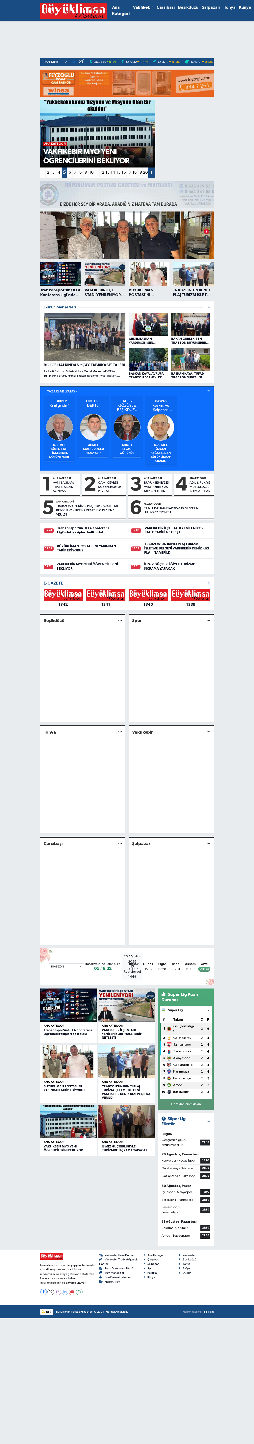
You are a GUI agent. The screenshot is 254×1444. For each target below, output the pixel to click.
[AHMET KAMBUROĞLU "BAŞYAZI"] (93, 427)
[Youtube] (72, 1292)
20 (145, 172)
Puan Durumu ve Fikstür (120, 1268)
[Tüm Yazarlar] (208, 391)
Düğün (187, 1272)
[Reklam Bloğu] (127, 83)
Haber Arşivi (112, 1281)
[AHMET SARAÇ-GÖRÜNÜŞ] (127, 427)
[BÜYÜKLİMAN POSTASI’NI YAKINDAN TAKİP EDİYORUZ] (68, 1061)
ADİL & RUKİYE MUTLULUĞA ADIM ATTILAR (200, 487)
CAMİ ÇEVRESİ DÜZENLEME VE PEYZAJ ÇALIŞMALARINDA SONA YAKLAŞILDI (111, 487)
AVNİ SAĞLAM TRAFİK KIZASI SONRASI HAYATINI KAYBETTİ (63, 487)
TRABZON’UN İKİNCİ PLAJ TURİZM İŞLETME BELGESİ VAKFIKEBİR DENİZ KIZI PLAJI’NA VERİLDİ (87, 510)
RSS (48, 1311)
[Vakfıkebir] (208, 732)
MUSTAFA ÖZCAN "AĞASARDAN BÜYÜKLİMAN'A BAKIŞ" (161, 453)
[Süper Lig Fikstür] (208, 1121)
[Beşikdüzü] (120, 620)
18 (135, 172)
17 (129, 172)
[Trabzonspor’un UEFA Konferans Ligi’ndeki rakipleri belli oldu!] (68, 1005)
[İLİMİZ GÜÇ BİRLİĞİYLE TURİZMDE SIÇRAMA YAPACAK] (126, 1121)
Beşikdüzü (188, 7)
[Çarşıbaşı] (120, 843)
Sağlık (186, 1268)
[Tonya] (120, 732)
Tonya (230, 7)
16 (124, 172)
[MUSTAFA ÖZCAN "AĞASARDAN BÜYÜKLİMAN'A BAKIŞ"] (160, 427)
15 (118, 172)
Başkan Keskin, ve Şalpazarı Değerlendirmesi (161, 405)
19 (140, 172)
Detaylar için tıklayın (186, 1104)
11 (97, 172)
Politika (152, 1272)
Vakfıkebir (143, 7)
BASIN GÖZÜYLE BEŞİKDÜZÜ (127, 405)
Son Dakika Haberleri (118, 1277)
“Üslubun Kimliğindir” (59, 403)
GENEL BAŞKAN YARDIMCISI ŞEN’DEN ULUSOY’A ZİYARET (171, 510)
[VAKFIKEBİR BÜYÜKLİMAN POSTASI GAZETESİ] (73, 11)
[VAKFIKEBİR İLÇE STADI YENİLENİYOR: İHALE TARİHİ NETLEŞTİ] (126, 1005)
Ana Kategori (121, 10)
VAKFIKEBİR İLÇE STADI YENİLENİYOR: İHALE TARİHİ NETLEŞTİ (122, 1034)
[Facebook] (43, 1292)
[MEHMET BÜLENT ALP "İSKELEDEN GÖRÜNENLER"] (59, 427)
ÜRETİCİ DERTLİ (93, 403)
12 (102, 172)
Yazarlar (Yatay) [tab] (62, 391)
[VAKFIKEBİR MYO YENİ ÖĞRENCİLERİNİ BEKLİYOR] (68, 1121)
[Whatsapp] (79, 1292)
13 (108, 172)
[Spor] (208, 620)
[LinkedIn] (65, 1292)
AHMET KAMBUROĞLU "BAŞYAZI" (93, 449)
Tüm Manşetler (114, 1272)
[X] (50, 1292)
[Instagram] (58, 1292)
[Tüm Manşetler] (208, 307)
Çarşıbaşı (166, 7)
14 (113, 172)
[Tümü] (208, 583)
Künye (245, 7)
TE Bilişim (208, 1311)
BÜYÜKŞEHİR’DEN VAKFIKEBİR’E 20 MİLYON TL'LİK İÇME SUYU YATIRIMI (157, 487)
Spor (137, 620)
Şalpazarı (211, 7)
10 (91, 172)
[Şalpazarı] (208, 843)
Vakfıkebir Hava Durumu (120, 1255)
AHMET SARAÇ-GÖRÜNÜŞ (127, 449)
